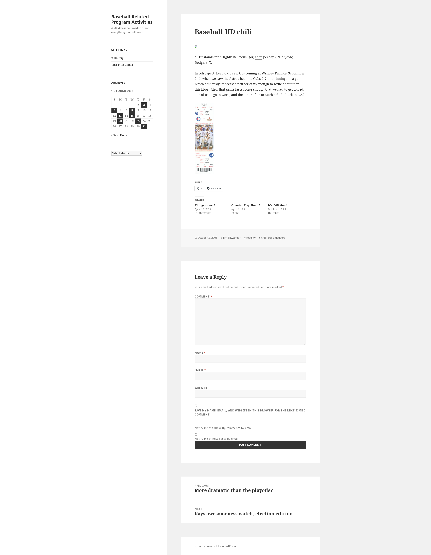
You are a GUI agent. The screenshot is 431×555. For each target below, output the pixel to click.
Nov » (123, 135)
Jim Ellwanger (232, 238)
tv (254, 238)
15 (132, 115)
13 (120, 115)
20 (120, 121)
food (249, 238)
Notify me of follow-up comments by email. (224, 428)
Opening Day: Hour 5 (245, 205)
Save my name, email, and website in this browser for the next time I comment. (250, 412)
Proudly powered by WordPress (215, 546)
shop (258, 57)
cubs (271, 238)
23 (138, 121)
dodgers (280, 238)
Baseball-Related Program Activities (132, 19)
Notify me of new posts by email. (217, 439)
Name (200, 352)
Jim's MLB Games (122, 65)
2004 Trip (117, 58)
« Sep (114, 135)
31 (143, 126)
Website (201, 387)
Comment (203, 296)
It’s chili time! (277, 205)
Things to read (205, 205)
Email (200, 370)
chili (264, 238)
